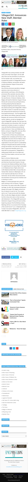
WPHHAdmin (14, 281)
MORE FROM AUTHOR (19, 289)
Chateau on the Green (7, 391)
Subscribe (21, 476)
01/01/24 (7, 10)
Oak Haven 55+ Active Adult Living (10, 400)
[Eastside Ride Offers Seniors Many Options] (5, 294)
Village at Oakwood (7, 409)
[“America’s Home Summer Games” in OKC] (5, 309)
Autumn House (6, 384)
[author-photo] (14, 279)
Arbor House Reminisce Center (9, 379)
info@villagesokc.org (20, 210)
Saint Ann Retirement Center (9, 402)
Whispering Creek (6, 412)
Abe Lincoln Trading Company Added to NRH (21, 266)
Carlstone (4, 388)
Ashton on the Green (7, 382)
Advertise (15, 476)
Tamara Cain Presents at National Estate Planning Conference (17, 316)
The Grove (4, 407)
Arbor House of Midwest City (9, 377)
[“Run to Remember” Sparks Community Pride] (5, 301)
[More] (20, 257)
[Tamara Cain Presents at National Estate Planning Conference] (5, 316)
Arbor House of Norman (8, 375)
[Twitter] (6, 24)
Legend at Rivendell (7, 398)
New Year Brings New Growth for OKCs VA (6, 266)
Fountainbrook (5, 393)
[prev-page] (2, 336)
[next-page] (5, 336)
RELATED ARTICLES (7, 289)
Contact (20, 477)
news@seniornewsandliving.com (14, 466)
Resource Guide (10, 474)
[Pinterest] (9, 24)
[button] (2, 7)
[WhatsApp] (13, 24)
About (15, 477)
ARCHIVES (8, 12)
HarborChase (5, 395)
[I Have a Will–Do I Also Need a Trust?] (5, 323)
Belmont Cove (5, 386)
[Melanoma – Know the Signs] (5, 330)
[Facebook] (2, 24)
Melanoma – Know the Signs (18, 328)
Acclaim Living (5, 370)
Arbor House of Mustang (8, 372)
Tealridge (4, 405)
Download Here (9, 477)
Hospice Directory (8, 476)
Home (2, 10)
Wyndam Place (5, 414)
